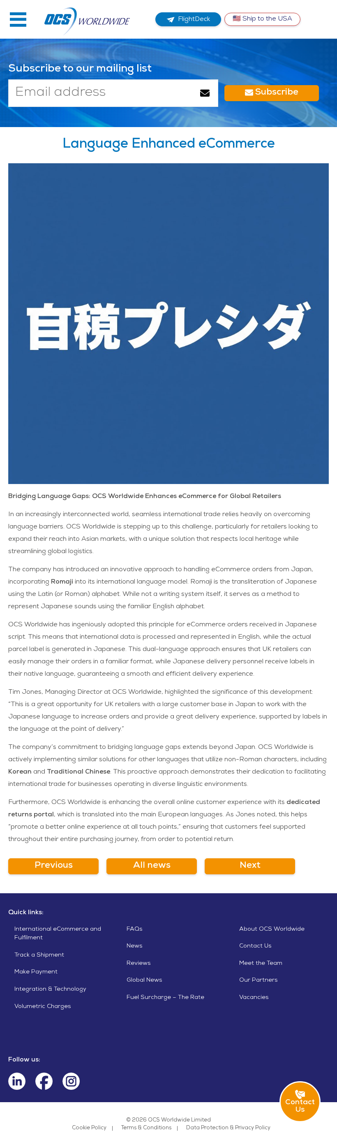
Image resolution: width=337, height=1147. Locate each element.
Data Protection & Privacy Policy (228, 1128)
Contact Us (255, 946)
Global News (144, 980)
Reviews (139, 963)
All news (152, 866)
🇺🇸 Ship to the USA (262, 19)
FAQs (135, 929)
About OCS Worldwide (272, 929)
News (135, 946)
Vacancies (254, 998)
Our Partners (258, 980)
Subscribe (275, 92)
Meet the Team (260, 963)
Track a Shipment (39, 955)
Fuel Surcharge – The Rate (165, 998)
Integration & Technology (50, 989)
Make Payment (36, 972)
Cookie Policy (89, 1128)
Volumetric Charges (42, 1007)
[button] (18, 19)
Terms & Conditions (146, 1128)
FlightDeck (194, 19)
